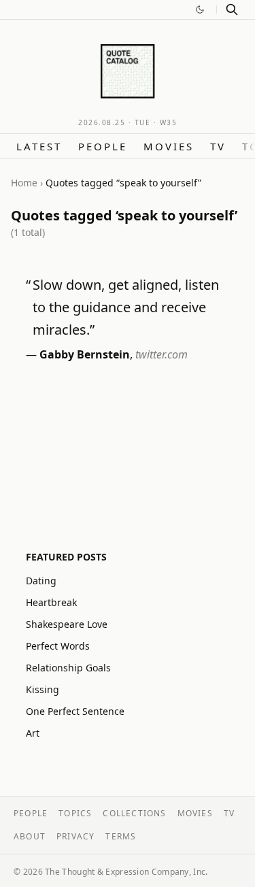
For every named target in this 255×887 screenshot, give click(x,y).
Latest (39, 146)
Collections (134, 813)
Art (32, 732)
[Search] (232, 9)
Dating (41, 580)
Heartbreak (51, 602)
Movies (168, 146)
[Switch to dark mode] (200, 9)
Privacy (75, 836)
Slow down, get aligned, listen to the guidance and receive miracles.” (126, 307)
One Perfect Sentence (75, 711)
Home (24, 182)
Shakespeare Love (66, 624)
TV (218, 146)
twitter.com (161, 354)
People (102, 146)
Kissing (42, 689)
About (30, 836)
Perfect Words (58, 645)
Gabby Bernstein (84, 354)
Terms (120, 836)
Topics (75, 813)
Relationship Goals (68, 667)
